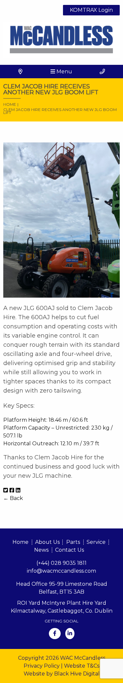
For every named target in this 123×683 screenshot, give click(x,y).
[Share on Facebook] (12, 490)
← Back (13, 498)
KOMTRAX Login (91, 10)
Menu (63, 71)
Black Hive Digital (77, 674)
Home (20, 542)
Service (96, 542)
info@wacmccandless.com (61, 571)
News (41, 550)
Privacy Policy (42, 666)
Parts (73, 542)
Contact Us (69, 550)
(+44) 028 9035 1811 (61, 563)
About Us (47, 542)
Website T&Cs (81, 666)
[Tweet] (5, 490)
